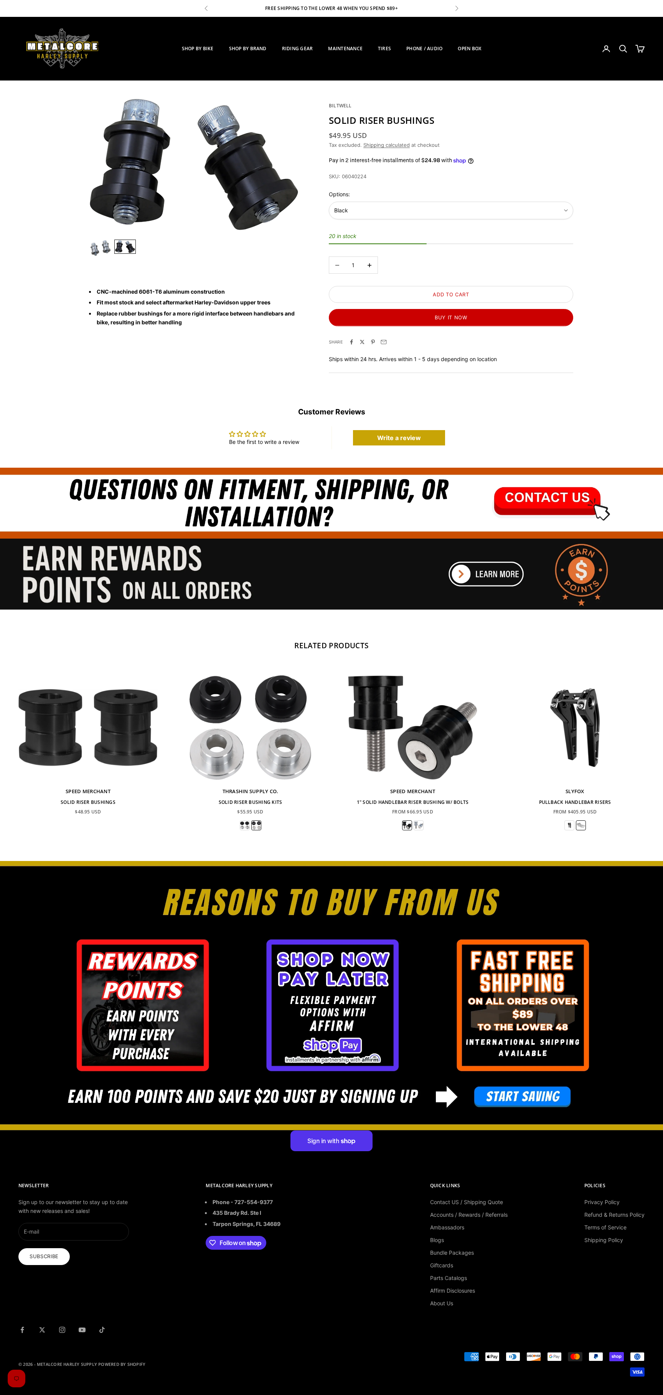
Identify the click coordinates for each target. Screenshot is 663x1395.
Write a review (399, 438)
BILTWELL (340, 105)
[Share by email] (384, 342)
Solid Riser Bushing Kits (250, 802)
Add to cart (451, 294)
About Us (441, 1303)
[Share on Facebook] (351, 342)
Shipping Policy (603, 1240)
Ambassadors (447, 1227)
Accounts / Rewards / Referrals (469, 1214)
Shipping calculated (386, 145)
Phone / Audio (424, 48)
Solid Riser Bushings (88, 802)
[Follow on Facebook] (22, 1330)
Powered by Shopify (121, 1364)
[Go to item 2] (125, 247)
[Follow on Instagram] (62, 1330)
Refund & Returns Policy (614, 1214)
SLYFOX (575, 791)
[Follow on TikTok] (102, 1330)
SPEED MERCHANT (88, 791)
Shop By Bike (198, 48)
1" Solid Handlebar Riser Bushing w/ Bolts (413, 802)
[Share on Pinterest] (373, 342)
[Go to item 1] (100, 248)
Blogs (437, 1240)
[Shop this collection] (331, 503)
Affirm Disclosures (452, 1290)
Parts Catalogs (448, 1278)
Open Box (469, 48)
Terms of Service (605, 1227)
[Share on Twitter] (362, 342)
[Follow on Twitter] (42, 1330)
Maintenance (345, 48)
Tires (384, 48)
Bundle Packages (452, 1252)
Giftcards (441, 1265)
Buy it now (451, 317)
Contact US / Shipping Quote (466, 1202)
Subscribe (44, 1256)
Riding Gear (297, 48)
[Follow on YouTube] (82, 1330)
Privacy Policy (602, 1202)
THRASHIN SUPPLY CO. (251, 791)
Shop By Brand (248, 48)
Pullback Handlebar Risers (575, 802)
